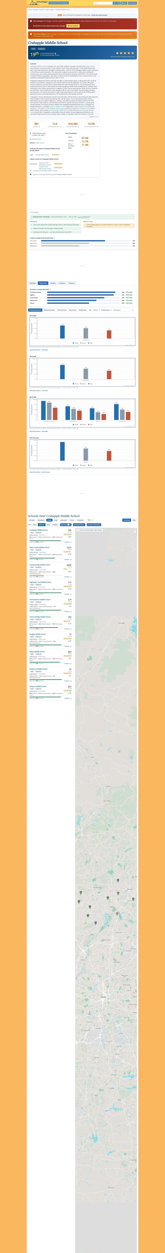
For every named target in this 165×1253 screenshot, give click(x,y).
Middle (49, 520)
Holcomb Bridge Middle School (58, 110)
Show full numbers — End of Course (40, 472)
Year (90, 310)
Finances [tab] (71, 283)
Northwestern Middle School (80, 108)
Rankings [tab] (33, 283)
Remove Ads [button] (132, 3)
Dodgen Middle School (81, 106)
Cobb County (59, 108)
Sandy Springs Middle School (40, 565)
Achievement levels (49, 310)
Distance (41, 525)
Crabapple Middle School (38, 66)
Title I (90, 520)
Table (133, 520)
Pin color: (93, 524)
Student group (106, 310)
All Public (31, 520)
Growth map (82, 310)
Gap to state (72, 310)
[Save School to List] (71, 542)
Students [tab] (62, 283)
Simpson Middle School (38, 686)
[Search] (115, 3)
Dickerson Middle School (57, 106)
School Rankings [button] (63, 3)
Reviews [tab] (53, 283)
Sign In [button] (124, 3)
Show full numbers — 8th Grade (39, 431)
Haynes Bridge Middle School (40, 617)
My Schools (65, 524)
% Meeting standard (35, 310)
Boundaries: (79, 524)
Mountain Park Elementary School (45, 164)
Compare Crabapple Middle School (44, 174)
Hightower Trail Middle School (39, 108)
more (70, 148)
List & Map (127, 520)
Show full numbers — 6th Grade (39, 350)
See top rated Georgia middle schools (45, 171)
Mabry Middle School (37, 652)
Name (34, 525)
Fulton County (89, 66)
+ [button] (134, 530)
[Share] (118, 3)
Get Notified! (74, 26)
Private (72, 520)
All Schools (80, 520)
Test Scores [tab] (43, 283)
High (56, 520)
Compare (66, 542)
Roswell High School (42, 155)
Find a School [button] (53, 3)
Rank (48, 525)
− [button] (134, 532)
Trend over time (61, 310)
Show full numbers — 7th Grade (39, 390)
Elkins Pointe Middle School (39, 547)
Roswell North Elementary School (45, 168)
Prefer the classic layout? (99, 15)
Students (55, 525)
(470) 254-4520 (36, 139)
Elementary (41, 520)
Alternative (64, 520)
